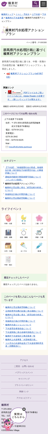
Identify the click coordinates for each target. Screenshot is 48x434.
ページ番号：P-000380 (36, 42)
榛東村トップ (7, 14)
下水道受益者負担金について (18, 328)
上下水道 (36, 14)
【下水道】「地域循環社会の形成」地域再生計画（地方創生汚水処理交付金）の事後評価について (24, 170)
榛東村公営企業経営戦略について (20, 198)
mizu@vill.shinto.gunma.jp (20, 147)
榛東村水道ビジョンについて (18, 325)
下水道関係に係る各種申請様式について (23, 332)
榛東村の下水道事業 (15, 18)
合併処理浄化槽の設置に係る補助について (24, 311)
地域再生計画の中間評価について (20, 194)
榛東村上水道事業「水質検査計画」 (21, 339)
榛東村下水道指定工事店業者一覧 (20, 336)
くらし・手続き (23, 14)
